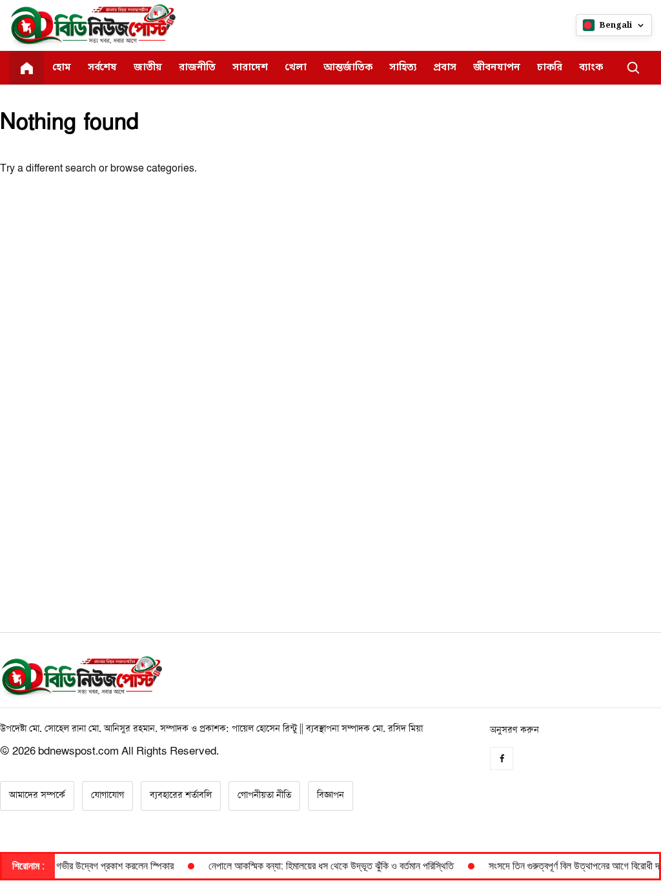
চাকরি (549, 67)
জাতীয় (148, 67)
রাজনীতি (197, 67)
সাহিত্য (402, 67)
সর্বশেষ (102, 67)
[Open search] (633, 67)
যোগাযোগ (107, 795)
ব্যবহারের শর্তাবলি (181, 795)
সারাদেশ (250, 67)
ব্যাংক (591, 67)
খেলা (296, 67)
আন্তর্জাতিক (347, 67)
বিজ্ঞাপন (330, 795)
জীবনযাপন (496, 67)
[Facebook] (501, 758)
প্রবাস (444, 67)
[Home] (26, 67)
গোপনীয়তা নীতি (264, 795)
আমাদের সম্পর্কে (37, 795)
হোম (61, 67)
